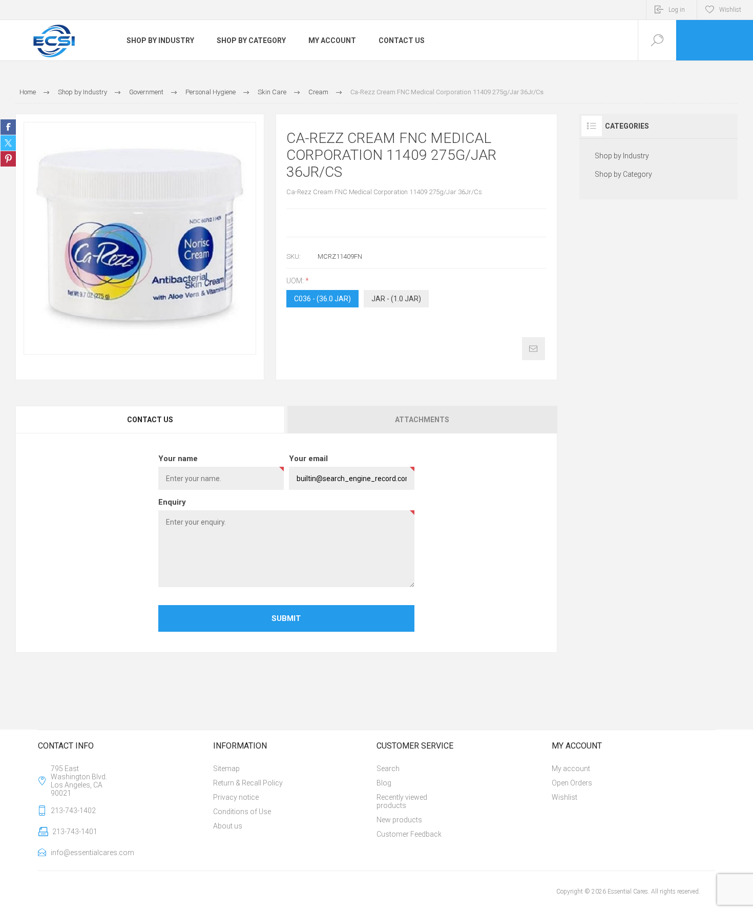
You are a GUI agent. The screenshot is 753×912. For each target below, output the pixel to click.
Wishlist (564, 797)
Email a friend (533, 348)
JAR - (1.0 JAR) (396, 299)
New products (399, 820)
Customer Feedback (409, 834)
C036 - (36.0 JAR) (322, 299)
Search (388, 768)
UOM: (295, 281)
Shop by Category (623, 174)
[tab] (150, 419)
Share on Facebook (8, 127)
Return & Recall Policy (248, 783)
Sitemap (226, 768)
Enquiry (172, 502)
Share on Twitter (8, 143)
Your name (178, 458)
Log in (676, 9)
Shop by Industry (622, 156)
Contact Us (150, 420)
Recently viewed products (401, 801)
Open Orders (572, 783)
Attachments (422, 420)
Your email (308, 458)
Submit (286, 618)
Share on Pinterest (8, 159)
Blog (383, 783)
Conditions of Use (242, 811)
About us (227, 826)
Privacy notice (236, 797)
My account (571, 768)
